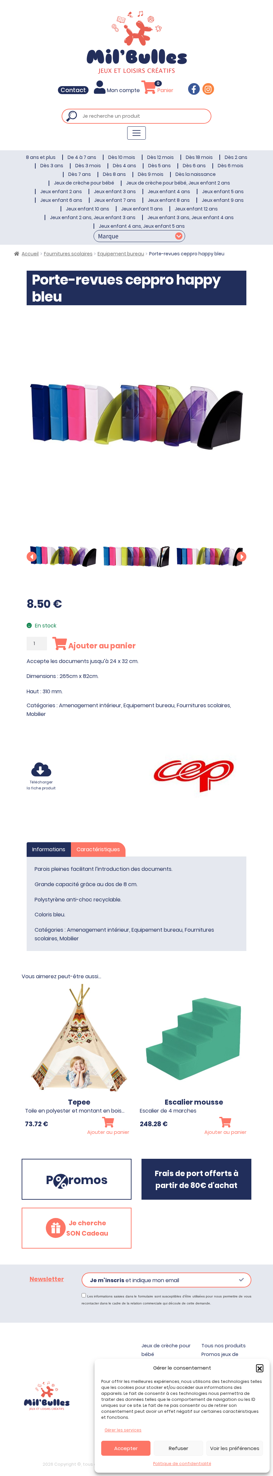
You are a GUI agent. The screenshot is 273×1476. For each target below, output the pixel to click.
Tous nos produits (223, 1345)
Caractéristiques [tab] (98, 849)
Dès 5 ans (159, 165)
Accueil (30, 253)
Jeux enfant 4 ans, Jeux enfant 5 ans (142, 226)
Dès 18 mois (199, 157)
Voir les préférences (234, 1448)
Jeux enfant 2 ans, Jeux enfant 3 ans (93, 217)
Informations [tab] (48, 849)
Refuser (178, 1448)
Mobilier (36, 714)
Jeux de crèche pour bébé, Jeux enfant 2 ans (178, 183)
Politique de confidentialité (182, 1463)
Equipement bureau (121, 253)
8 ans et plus (41, 157)
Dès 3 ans (51, 165)
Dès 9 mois (150, 174)
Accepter (125, 1448)
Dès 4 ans (124, 165)
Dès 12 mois (160, 157)
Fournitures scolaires (68, 253)
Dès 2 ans (236, 157)
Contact (73, 90)
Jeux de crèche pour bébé (84, 183)
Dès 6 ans (194, 165)
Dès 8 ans (114, 174)
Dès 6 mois (230, 165)
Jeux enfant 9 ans (223, 200)
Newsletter (47, 1279)
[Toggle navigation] (136, 133)
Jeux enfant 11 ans (142, 208)
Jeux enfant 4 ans (169, 191)
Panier (164, 90)
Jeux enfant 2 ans (61, 191)
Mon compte (123, 90)
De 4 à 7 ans (82, 157)
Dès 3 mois (88, 165)
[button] (259, 1368)
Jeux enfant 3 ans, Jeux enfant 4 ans (190, 217)
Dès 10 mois (121, 157)
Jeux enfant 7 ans (115, 200)
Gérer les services (123, 1430)
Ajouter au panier (101, 645)
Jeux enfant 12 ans (196, 208)
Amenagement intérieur (90, 705)
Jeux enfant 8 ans (169, 200)
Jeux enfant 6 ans (61, 200)
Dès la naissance (195, 174)
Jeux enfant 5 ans (223, 191)
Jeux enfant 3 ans (115, 191)
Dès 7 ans (79, 174)
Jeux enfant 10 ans (87, 208)
